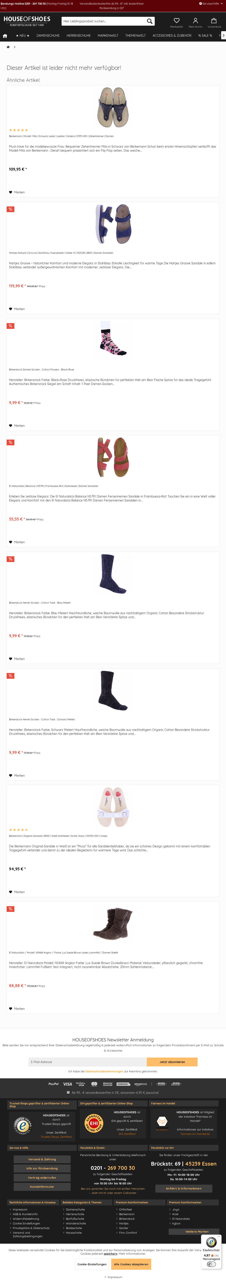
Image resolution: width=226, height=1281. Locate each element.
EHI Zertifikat (127, 1134)
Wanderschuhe (76, 1223)
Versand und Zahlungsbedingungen (28, 1234)
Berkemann (127, 1214)
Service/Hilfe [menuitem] (211, 3)
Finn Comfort (128, 1232)
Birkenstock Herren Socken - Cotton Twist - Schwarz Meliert (42, 719)
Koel (175, 1214)
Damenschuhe (75, 1209)
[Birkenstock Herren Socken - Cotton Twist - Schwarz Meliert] (113, 691)
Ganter (123, 1228)
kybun (176, 1223)
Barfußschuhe (75, 1218)
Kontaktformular (42, 1186)
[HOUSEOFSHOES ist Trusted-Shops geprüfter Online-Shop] (23, 1126)
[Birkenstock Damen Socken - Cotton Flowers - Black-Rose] (113, 341)
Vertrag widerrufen (42, 1177)
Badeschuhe (74, 1228)
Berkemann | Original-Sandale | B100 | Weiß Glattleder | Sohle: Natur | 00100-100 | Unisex (58, 835)
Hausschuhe (74, 1232)
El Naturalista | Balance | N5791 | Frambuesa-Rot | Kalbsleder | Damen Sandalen (53, 486)
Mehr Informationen (132, 1253)
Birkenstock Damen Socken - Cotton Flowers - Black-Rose (41, 369)
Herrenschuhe (75, 1214)
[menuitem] (108, 21)
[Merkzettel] (176, 19)
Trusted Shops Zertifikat (56, 1136)
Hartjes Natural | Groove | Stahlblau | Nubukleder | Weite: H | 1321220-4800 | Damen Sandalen (61, 252)
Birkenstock (127, 1218)
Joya (175, 1209)
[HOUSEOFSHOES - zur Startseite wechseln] (27, 21)
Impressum (20, 1209)
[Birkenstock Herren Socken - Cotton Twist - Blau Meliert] (113, 574)
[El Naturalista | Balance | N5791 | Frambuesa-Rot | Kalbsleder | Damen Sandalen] (113, 457)
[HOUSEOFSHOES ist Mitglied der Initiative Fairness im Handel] (162, 1123)
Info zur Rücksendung (42, 1168)
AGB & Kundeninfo (25, 1214)
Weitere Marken (197, 1231)
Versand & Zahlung (42, 1159)
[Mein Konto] (196, 20)
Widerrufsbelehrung (26, 1218)
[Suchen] (150, 21)
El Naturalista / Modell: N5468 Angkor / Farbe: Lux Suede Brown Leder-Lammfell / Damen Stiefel (63, 952)
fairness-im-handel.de (195, 1134)
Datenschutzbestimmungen (104, 1071)
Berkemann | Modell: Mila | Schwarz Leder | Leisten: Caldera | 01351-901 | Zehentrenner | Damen (61, 136)
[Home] (7, 36)
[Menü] (219, 1237)
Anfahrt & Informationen (184, 1188)
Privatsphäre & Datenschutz (31, 1228)
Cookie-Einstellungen (92, 1264)
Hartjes (123, 1223)
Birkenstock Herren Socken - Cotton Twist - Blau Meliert (40, 602)
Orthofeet (125, 1209)
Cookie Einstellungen (26, 1223)
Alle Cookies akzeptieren (131, 1264)
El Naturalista (181, 1218)
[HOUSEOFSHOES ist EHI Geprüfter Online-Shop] (93, 1123)
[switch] (211, 1264)
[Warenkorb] (215, 20)
